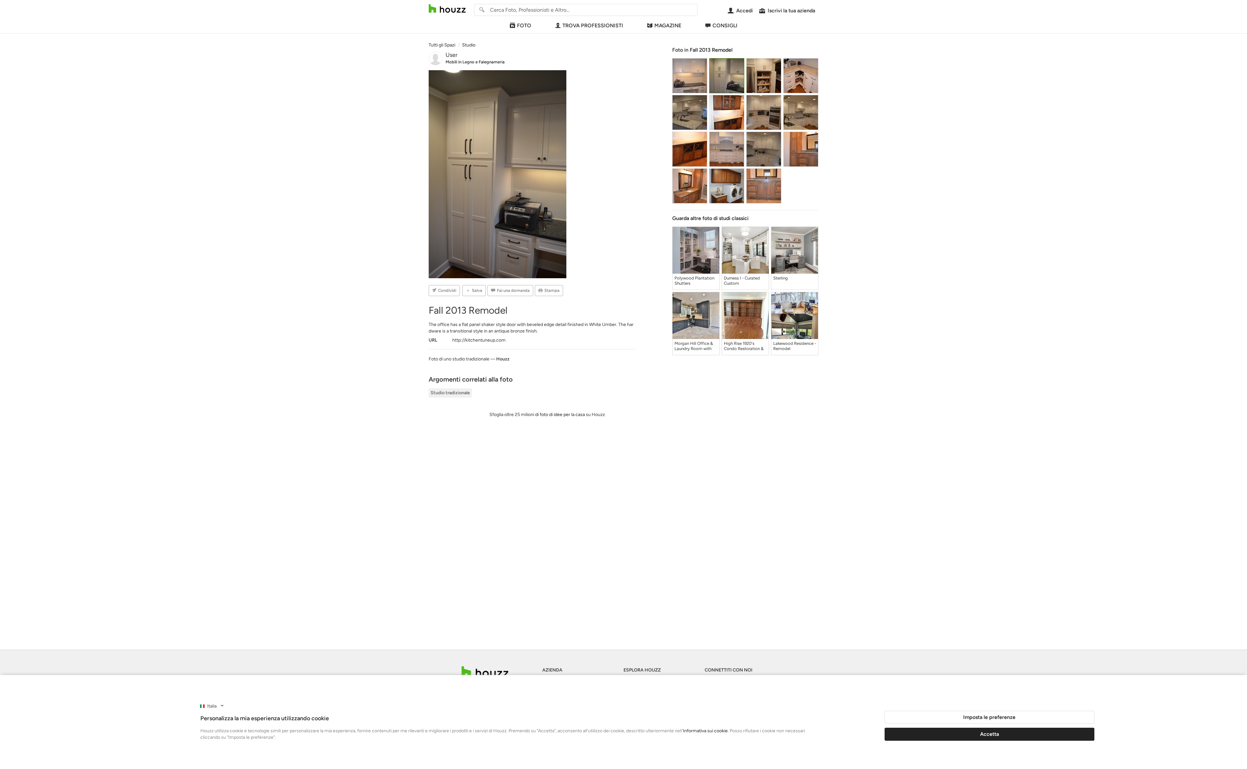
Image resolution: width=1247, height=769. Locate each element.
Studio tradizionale (450, 393)
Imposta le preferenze (989, 717)
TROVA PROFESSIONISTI (592, 25)
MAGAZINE (667, 25)
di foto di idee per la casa (560, 414)
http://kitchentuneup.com (479, 340)
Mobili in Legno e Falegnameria (475, 61)
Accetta (989, 734)
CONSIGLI (724, 25)
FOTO (524, 25)
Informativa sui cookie (705, 731)
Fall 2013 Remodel (711, 50)
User (452, 55)
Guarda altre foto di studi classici (710, 218)
